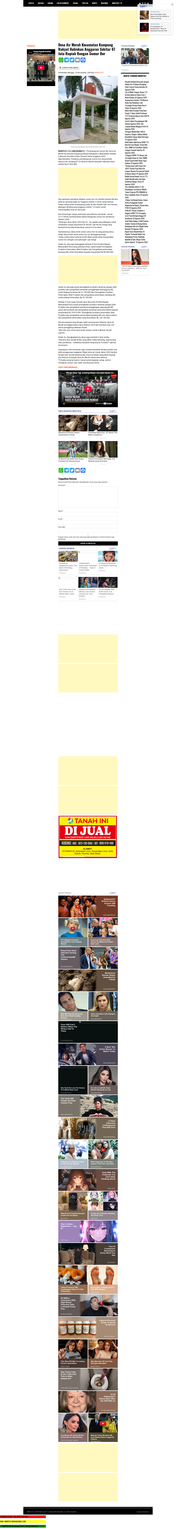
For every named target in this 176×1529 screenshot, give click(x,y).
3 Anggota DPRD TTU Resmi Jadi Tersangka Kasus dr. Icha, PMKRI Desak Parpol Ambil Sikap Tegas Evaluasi (136, 159)
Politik (85, 3)
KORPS (94, 3)
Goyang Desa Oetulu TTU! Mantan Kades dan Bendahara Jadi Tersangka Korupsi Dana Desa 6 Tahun (136, 104)
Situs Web (61, 527)
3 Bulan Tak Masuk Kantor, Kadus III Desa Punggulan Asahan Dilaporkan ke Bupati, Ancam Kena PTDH (136, 204)
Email (60, 519)
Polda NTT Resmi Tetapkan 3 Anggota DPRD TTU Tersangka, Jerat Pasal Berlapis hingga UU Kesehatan (135, 214)
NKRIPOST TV (117, 3)
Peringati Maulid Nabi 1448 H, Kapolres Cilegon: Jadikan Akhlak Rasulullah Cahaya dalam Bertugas (136, 134)
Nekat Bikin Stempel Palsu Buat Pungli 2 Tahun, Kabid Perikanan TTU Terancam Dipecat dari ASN (136, 113)
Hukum (50, 3)
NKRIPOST (99, 73)
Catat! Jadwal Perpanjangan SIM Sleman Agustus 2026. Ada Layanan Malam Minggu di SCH (136, 124)
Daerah (41, 3)
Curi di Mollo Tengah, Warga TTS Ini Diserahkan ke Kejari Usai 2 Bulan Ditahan (136, 95)
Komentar (62, 485)
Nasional (104, 3)
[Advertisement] (103, 24)
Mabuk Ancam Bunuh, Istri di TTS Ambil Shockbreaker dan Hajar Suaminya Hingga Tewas (136, 179)
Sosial (75, 3)
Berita (31, 3)
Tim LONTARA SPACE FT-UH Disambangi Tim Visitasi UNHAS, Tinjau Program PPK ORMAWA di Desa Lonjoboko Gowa (136, 191)
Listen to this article (70, 68)
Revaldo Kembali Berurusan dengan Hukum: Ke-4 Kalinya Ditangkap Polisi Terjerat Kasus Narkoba (137, 84)
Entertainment (63, 3)
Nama (60, 511)
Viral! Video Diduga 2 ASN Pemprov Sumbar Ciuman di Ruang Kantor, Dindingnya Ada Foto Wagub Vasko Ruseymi (137, 225)
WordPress (146, 1512)
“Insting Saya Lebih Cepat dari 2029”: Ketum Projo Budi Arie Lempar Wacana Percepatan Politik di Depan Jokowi (137, 170)
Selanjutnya (31, 46)
